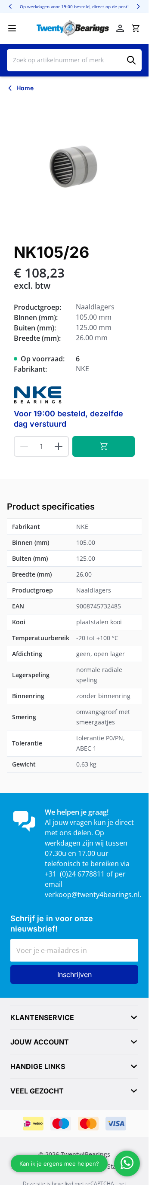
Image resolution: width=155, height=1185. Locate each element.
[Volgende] (138, 6)
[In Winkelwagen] (103, 446)
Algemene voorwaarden (46, 1166)
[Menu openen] (12, 28)
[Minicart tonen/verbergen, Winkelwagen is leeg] (136, 28)
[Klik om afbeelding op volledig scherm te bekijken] (74, 166)
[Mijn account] (120, 28)
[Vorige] (10, 6)
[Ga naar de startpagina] (73, 28)
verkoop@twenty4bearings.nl (92, 894)
